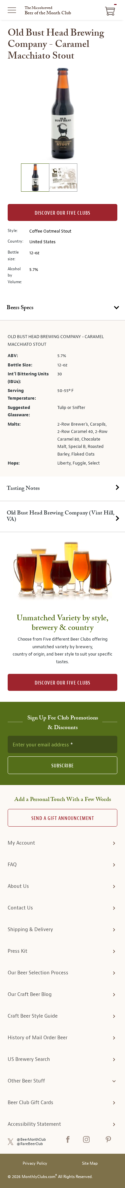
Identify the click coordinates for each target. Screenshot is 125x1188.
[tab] (62, 308)
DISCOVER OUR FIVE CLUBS (62, 683)
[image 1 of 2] (35, 178)
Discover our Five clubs (62, 213)
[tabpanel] (62, 398)
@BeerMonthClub (31, 1139)
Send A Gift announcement (62, 818)
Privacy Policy (35, 1163)
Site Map (90, 1163)
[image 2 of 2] (63, 178)
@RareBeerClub (30, 1144)
